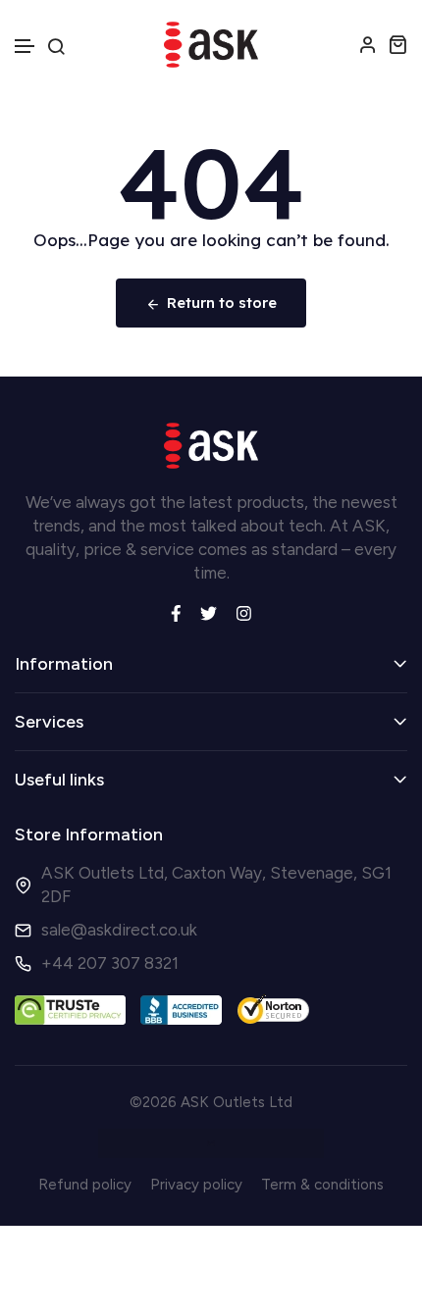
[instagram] (244, 611)
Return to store (222, 302)
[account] (368, 44)
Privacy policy (196, 1184)
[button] (25, 46)
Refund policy (85, 1184)
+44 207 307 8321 (110, 963)
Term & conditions (322, 1184)
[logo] (211, 44)
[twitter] (208, 611)
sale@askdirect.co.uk (119, 929)
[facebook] (176, 611)
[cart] (397, 44)
